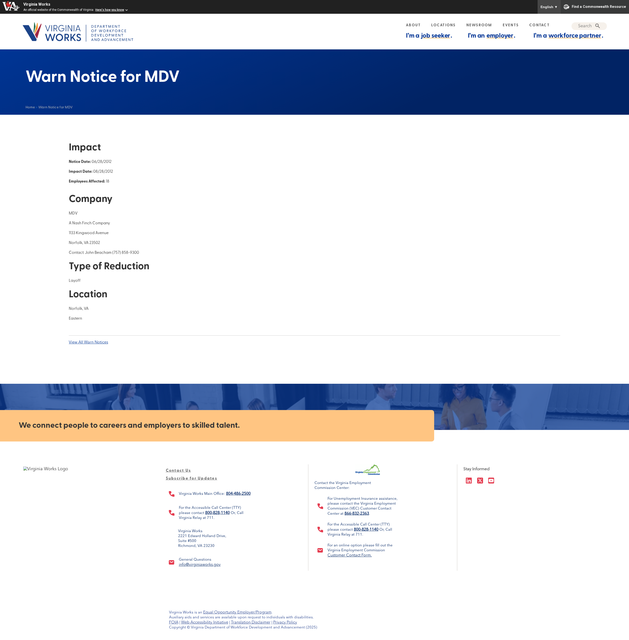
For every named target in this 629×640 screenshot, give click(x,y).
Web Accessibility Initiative (204, 623)
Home (30, 107)
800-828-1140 (217, 513)
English (549, 7)
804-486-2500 (238, 494)
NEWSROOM (479, 25)
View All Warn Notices (88, 342)
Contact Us (178, 471)
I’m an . (491, 36)
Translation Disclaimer (251, 623)
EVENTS (511, 25)
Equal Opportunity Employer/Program (237, 612)
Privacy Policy (285, 623)
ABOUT (413, 25)
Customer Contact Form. (350, 555)
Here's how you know (109, 10)
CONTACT (539, 25)
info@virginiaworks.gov (200, 565)
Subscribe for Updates (191, 479)
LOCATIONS (443, 25)
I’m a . (429, 36)
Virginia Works (36, 4)
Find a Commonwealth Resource (599, 6)
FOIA (173, 623)
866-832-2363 (356, 514)
